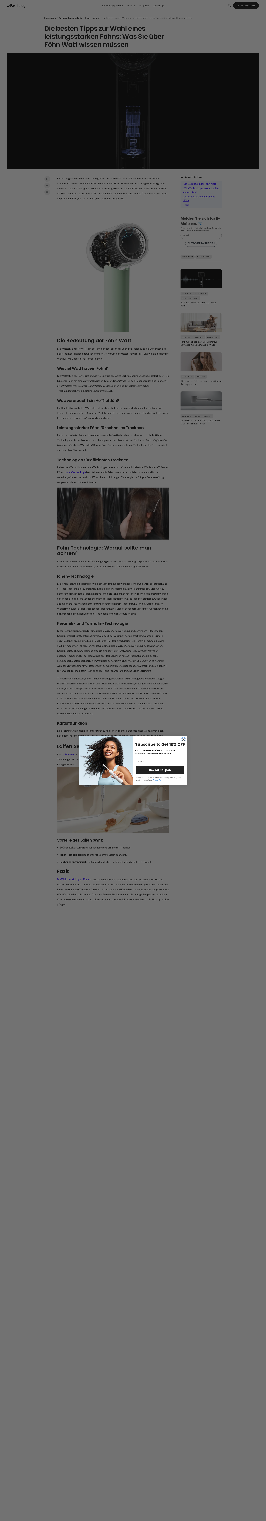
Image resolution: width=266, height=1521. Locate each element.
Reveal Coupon (160, 770)
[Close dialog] (183, 739)
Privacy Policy (158, 780)
